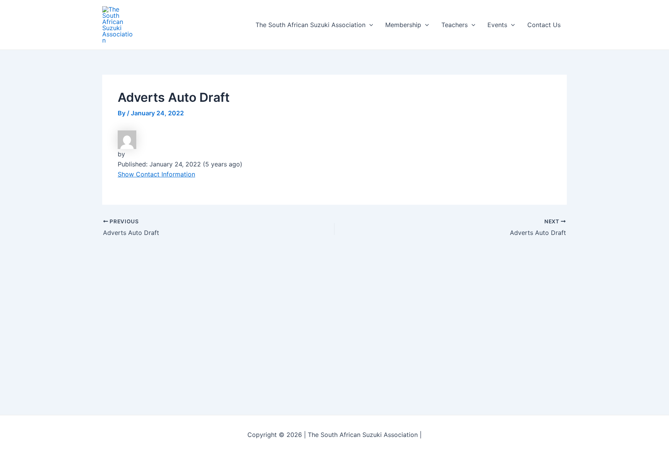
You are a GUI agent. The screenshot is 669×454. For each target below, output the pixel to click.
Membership (403, 25)
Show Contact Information (156, 174)
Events (497, 25)
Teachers (454, 25)
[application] (369, 24)
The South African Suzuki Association (310, 25)
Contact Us (544, 25)
